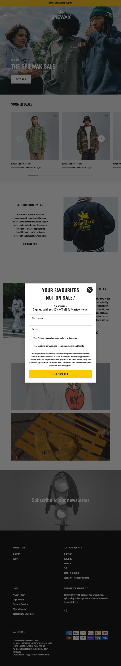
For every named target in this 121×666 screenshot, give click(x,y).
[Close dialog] (89, 290)
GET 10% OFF (60, 374)
